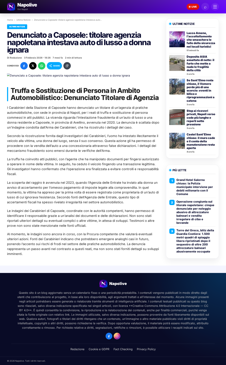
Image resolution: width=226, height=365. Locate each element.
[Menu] (215, 7)
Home (10, 20)
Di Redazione (14, 57)
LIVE (194, 6)
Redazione (77, 349)
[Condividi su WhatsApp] (41, 65)
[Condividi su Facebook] (24, 65)
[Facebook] (109, 336)
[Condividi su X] (33, 65)
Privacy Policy (146, 349)
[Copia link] (67, 65)
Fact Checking (123, 349)
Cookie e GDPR (99, 349)
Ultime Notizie (23, 20)
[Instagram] (117, 336)
